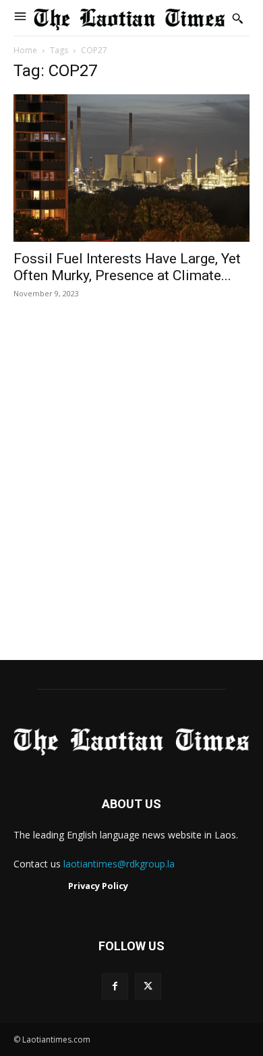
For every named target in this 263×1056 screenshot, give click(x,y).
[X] (148, 986)
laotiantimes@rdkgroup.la (119, 863)
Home (25, 50)
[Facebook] (115, 986)
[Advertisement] (131, 493)
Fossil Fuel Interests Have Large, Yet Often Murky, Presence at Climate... (127, 267)
